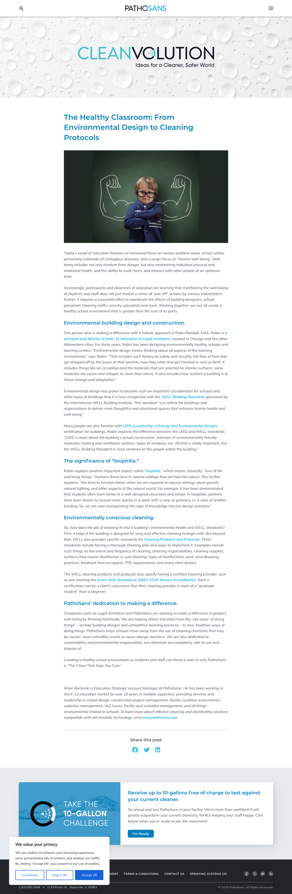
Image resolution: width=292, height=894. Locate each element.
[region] (59, 861)
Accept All (89, 875)
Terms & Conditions (141, 874)
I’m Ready (140, 834)
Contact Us (174, 874)
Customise (30, 875)
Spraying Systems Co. (208, 874)
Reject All (59, 875)
